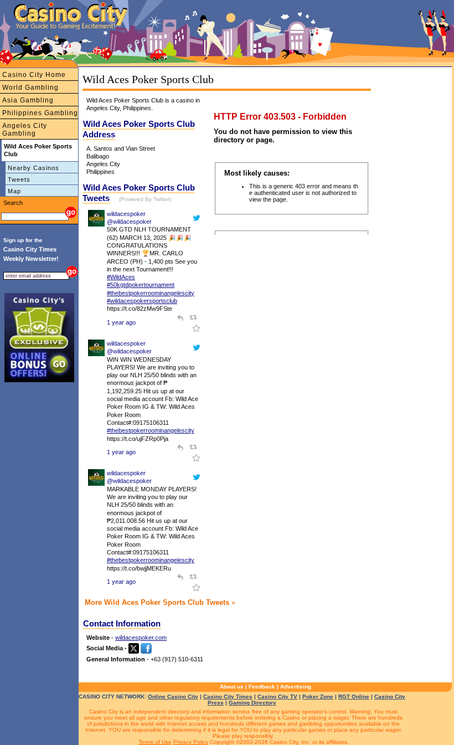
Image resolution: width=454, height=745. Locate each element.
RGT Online (353, 696)
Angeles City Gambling (24, 129)
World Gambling (30, 87)
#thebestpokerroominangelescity (150, 293)
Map (14, 191)
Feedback (262, 687)
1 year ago (121, 322)
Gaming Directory (252, 703)
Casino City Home (34, 75)
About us (232, 687)
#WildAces (121, 277)
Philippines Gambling (40, 113)
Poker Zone (317, 696)
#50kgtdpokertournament (140, 284)
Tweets (19, 179)
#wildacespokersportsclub (142, 300)
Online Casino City (173, 696)
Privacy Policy (190, 742)
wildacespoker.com (141, 637)
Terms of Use (155, 742)
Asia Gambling (28, 100)
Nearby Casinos (33, 168)
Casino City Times (227, 696)
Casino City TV (277, 696)
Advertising (295, 687)
